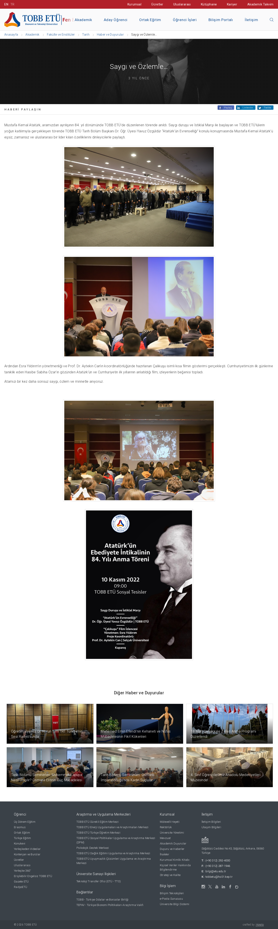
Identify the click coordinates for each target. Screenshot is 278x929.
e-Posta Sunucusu (171, 898)
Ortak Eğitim (150, 20)
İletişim (251, 20)
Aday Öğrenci (115, 20)
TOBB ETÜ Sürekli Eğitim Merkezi (97, 821)
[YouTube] (217, 887)
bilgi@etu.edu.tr (215, 871)
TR (12, 4)
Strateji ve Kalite (170, 875)
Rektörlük (166, 827)
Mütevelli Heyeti (169, 821)
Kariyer (232, 4)
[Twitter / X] (210, 887)
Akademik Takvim (260, 4)
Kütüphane (209, 4)
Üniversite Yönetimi (172, 832)
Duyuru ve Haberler (172, 849)
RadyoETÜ (20, 887)
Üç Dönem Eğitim (24, 821)
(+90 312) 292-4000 (217, 860)
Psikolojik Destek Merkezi (92, 847)
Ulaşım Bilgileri (211, 827)
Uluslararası (182, 4)
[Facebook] (230, 887)
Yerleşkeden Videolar (27, 849)
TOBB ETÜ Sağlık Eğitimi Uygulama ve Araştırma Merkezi (113, 853)
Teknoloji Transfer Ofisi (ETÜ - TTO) (98, 881)
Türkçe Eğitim (22, 838)
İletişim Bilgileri (211, 821)
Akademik (83, 20)
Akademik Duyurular (173, 843)
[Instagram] (203, 887)
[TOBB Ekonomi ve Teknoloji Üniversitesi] (53, 19)
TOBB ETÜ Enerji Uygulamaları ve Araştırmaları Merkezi (112, 827)
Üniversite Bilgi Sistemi (174, 904)
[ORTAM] (237, 885)
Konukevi (19, 843)
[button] (272, 20)
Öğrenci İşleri (185, 20)
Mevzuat (165, 838)
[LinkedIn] (223, 887)
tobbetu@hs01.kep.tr (219, 876)
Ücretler (157, 4)
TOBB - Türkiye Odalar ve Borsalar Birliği (102, 899)
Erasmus (20, 827)
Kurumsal (134, 4)
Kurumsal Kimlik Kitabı (175, 859)
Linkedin (248, 107)
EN (6, 4)
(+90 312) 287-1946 (217, 866)
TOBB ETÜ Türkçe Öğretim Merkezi (98, 832)
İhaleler (164, 854)
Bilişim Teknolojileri (172, 893)
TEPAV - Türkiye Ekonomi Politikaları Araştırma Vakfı (110, 905)
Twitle (267, 107)
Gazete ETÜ (21, 881)
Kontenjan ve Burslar (27, 854)
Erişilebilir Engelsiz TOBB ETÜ (33, 876)
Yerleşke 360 (22, 870)
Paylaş (228, 107)
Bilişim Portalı (220, 20)
